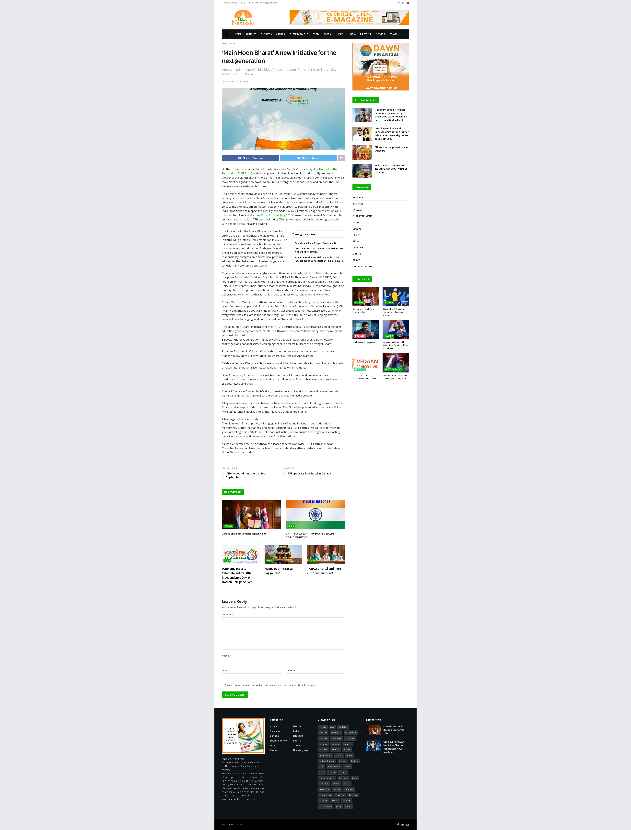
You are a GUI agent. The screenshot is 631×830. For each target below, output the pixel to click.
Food (316, 34)
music (347, 783)
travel (335, 800)
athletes (343, 727)
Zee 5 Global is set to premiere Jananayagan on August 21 (395, 377)
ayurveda (336, 732)
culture (336, 749)
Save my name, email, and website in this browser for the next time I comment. (271, 685)
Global (327, 34)
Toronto (353, 795)
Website (290, 670)
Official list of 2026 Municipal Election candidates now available (394, 312)
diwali (350, 755)
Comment (229, 614)
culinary (347, 744)
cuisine (335, 744)
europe (343, 761)
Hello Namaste (236, 824)
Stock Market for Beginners (363, 342)
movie (336, 783)
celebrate (336, 738)
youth (348, 806)
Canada (280, 34)
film (322, 766)
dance (347, 749)
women (346, 800)
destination (325, 755)
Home (238, 34)
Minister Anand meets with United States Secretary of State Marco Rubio (396, 345)
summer (349, 789)
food (322, 772)
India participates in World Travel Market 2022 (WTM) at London (391, 169)
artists (323, 727)
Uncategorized (362, 266)
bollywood (350, 732)
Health (341, 34)
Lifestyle (366, 34)
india (354, 778)
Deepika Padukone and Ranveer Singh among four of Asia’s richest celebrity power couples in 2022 (392, 133)
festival (355, 761)
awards (323, 732)
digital (339, 755)
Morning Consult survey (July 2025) (271, 215)
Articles (251, 34)
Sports (380, 34)
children (350, 738)
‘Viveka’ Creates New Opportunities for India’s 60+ (364, 377)
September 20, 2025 (231, 81)
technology (325, 795)
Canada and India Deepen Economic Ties (316, 243)
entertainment (327, 761)
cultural (324, 749)
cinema (323, 744)
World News (326, 806)
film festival (334, 766)
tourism (324, 800)
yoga (338, 806)
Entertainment (299, 34)
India (353, 34)
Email (226, 670)
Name (226, 655)
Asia (332, 727)
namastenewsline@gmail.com (263, 2)
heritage (343, 778)
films (347, 766)
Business (266, 34)
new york (324, 789)
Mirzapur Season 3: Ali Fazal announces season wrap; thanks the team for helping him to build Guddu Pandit (391, 115)
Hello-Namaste (327, 778)
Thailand (340, 795)
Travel (393, 34)
